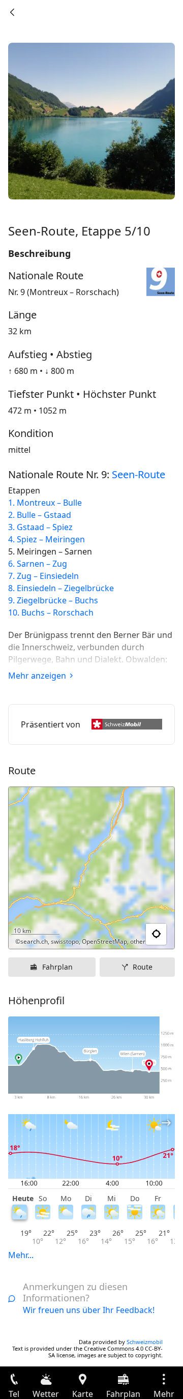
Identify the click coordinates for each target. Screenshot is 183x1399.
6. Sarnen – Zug (37, 563)
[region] (91, 868)
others (139, 941)
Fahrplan (57, 967)
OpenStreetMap (104, 941)
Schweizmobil (145, 1342)
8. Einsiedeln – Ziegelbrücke (61, 588)
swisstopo (65, 941)
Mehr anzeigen (37, 675)
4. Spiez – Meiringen (46, 539)
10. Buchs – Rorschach (51, 612)
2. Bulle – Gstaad (39, 514)
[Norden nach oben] (127, 934)
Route (142, 967)
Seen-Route (138, 474)
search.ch (34, 941)
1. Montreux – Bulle (45, 502)
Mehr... (21, 1255)
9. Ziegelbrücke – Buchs (53, 600)
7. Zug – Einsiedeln (43, 575)
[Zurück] (12, 12)
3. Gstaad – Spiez (40, 527)
